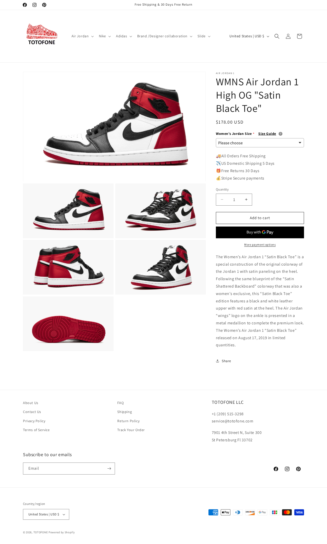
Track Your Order (131, 430)
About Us (30, 402)
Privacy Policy (34, 421)
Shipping (124, 411)
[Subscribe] (109, 469)
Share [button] (226, 361)
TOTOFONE (40, 532)
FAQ (120, 402)
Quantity (222, 189)
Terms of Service (36, 430)
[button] (82, 36)
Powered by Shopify (62, 532)
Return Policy (128, 421)
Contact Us (32, 411)
